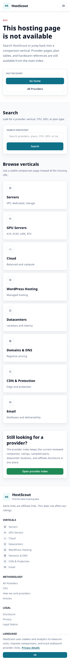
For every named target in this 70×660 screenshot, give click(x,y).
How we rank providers (17, 593)
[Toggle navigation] (63, 5)
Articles (7, 598)
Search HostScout (18, 130)
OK (35, 654)
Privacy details (31, 647)
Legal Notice (10, 624)
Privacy (7, 619)
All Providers (10, 583)
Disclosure (9, 614)
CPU (5, 588)
